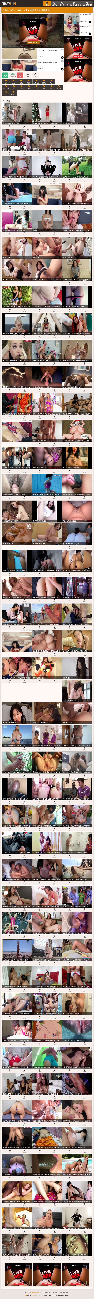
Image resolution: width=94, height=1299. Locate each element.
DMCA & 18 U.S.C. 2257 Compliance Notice (56, 1295)
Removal (37, 1295)
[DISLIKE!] (20, 75)
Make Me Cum (84, 15)
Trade (29, 1295)
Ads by (56, 183)
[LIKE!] (5, 75)
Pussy (8, 3)
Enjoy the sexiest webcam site (47, 50)
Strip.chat (41, 56)
